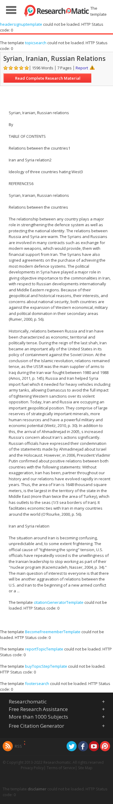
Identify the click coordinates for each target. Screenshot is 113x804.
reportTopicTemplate (44, 649)
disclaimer (37, 789)
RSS (18, 746)
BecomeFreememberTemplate (52, 631)
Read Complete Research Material (47, 78)
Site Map (85, 767)
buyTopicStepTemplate (46, 666)
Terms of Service (61, 767)
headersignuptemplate (21, 24)
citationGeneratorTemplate (58, 602)
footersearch (37, 683)
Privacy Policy (32, 767)
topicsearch (35, 42)
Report (82, 68)
